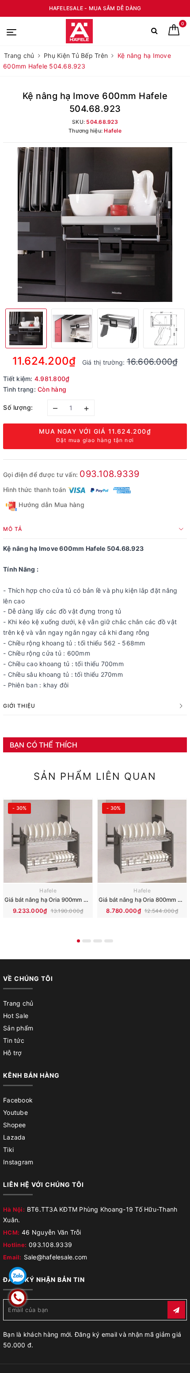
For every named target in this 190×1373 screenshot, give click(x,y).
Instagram (18, 1162)
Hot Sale (15, 1015)
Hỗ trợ (12, 1052)
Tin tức (13, 1040)
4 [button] (108, 940)
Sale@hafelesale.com (55, 1257)
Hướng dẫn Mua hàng (50, 504)
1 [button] (78, 940)
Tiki (8, 1149)
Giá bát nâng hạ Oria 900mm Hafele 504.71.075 (69, 899)
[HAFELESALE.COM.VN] (79, 31)
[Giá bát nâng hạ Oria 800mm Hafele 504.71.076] (142, 841)
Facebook (18, 1100)
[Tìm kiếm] (154, 32)
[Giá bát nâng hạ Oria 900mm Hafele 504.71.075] (48, 841)
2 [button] (86, 940)
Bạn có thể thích (44, 744)
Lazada (14, 1137)
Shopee (14, 1125)
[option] (95, 224)
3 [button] (97, 940)
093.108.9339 (109, 474)
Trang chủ (18, 1003)
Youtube (15, 1112)
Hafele (48, 890)
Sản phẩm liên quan (95, 776)
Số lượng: (18, 407)
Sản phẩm (18, 1028)
